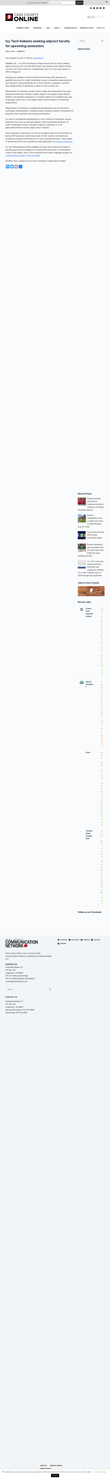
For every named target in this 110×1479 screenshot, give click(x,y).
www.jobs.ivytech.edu (63, 141)
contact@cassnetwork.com (16, 981)
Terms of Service (56, 1465)
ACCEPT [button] (55, 1475)
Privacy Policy (45, 1468)
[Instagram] (94, 8)
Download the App (87, 28)
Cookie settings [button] (100, 1472)
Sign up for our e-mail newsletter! (37, 3)
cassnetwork (38, 58)
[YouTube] (100, 8)
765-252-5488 (34, 155)
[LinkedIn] (104, 8)
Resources (37, 28)
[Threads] (97, 8)
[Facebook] (91, 8)
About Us (43, 1465)
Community (21, 51)
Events (56, 28)
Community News (22, 28)
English (91, 17)
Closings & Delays (70, 28)
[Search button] (102, 41)
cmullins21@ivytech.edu (15, 155)
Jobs (48, 28)
